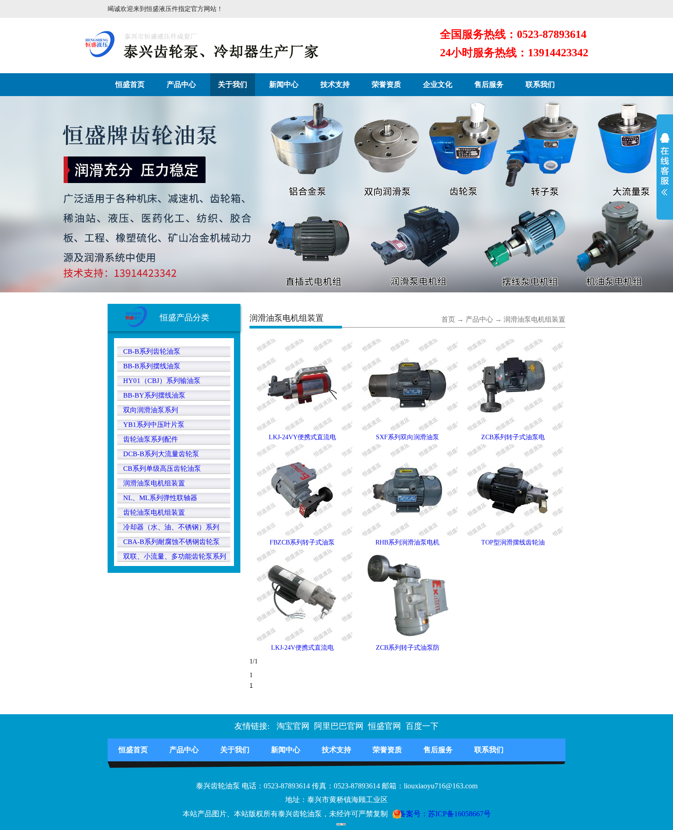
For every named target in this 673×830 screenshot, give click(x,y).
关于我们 (232, 84)
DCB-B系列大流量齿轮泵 (161, 454)
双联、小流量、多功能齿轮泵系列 (174, 556)
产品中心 (181, 84)
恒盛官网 (384, 726)
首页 (448, 319)
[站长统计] (336, 821)
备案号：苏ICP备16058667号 (445, 814)
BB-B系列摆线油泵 (151, 366)
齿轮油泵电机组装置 (154, 512)
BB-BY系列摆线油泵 (154, 395)
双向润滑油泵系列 (150, 410)
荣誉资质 (386, 84)
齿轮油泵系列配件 (150, 439)
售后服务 (489, 84)
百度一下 (422, 726)
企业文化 (437, 84)
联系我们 (540, 84)
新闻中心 (284, 84)
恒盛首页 (130, 84)
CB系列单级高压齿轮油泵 (162, 468)
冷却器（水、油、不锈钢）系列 (171, 527)
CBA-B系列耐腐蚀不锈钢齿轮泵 (171, 541)
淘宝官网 (293, 726)
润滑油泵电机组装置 (154, 483)
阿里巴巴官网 (339, 726)
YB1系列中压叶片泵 (154, 424)
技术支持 (335, 84)
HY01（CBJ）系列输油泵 (162, 380)
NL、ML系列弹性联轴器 (160, 497)
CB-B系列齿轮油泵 (151, 351)
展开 (665, 170)
